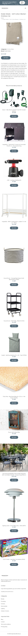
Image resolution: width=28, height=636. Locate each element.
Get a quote (22, 2)
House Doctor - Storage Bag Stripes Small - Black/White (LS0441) (14, 279)
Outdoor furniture (5, 611)
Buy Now (6, 57)
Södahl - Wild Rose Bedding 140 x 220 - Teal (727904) (14, 355)
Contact (3, 621)
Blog (2, 619)
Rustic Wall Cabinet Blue (14, 432)
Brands (2, 599)
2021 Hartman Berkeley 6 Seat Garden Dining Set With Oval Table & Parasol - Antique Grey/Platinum (14, 474)
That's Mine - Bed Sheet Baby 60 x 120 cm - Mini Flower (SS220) (14, 397)
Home (2, 18)
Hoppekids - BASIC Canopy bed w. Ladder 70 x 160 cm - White (14, 222)
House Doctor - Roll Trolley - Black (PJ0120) (14, 321)
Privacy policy (4, 626)
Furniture (9, 49)
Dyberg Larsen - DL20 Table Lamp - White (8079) (14, 525)
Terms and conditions (6, 624)
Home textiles (4, 606)
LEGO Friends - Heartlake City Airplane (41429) (14, 559)
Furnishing (3, 601)
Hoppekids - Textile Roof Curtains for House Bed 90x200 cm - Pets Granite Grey (14, 145)
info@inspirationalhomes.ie (7, 591)
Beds (12, 49)
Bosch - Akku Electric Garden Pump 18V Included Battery (14, 110)
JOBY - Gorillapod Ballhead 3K (14, 180)
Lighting (3, 608)
